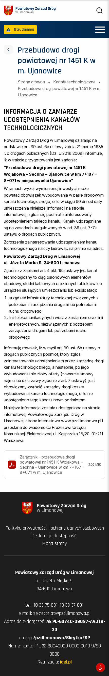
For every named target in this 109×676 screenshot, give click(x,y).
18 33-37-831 (72, 605)
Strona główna (31, 81)
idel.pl (66, 662)
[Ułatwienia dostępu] (100, 667)
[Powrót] (8, 49)
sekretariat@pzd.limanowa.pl (61, 613)
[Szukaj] (99, 10)
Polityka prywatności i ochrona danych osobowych (54, 528)
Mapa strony (54, 543)
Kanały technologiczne (74, 81)
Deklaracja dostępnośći (54, 535)
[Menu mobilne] (100, 30)
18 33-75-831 (45, 605)
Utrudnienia (24, 29)
